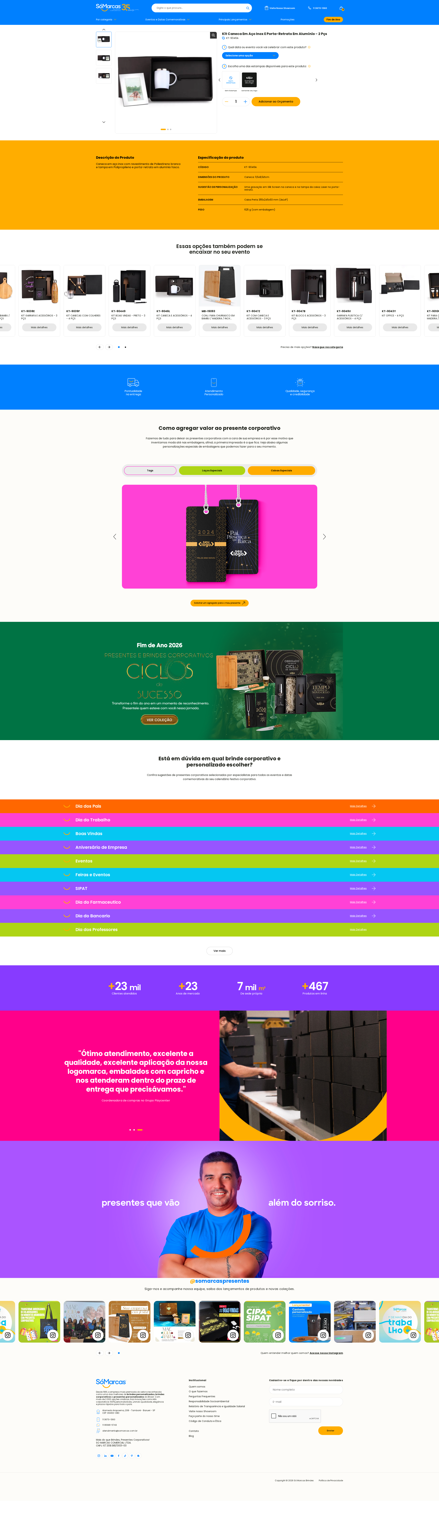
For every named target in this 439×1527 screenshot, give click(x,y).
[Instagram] (99, 1456)
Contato (194, 1431)
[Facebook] (118, 1456)
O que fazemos (198, 1391)
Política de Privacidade (331, 1480)
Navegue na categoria (327, 347)
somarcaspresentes (219, 1281)
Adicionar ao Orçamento (276, 102)
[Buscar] (248, 8)
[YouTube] (112, 1456)
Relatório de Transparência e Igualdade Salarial (217, 1406)
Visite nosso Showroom (202, 1411)
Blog (191, 1436)
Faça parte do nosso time (204, 1416)
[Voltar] (100, 1353)
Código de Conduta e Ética (205, 1421)
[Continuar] (109, 1353)
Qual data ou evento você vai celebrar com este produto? (265, 47)
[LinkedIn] (105, 1456)
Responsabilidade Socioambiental (209, 1401)
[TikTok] (125, 1456)
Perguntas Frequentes (202, 1396)
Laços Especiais (212, 470)
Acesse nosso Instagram (326, 1353)
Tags (150, 470)
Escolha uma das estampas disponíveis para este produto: (265, 66)
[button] (163, 129)
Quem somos (197, 1386)
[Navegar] (132, 1130)
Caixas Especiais (281, 470)
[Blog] (138, 1456)
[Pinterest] (132, 1456)
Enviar (330, 1430)
